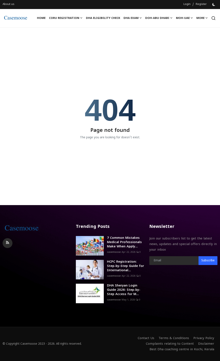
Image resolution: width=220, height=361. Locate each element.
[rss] (7, 243)
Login (187, 4)
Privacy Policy (203, 338)
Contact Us (146, 338)
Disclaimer (206, 344)
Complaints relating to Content (170, 344)
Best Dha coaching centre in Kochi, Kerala (182, 349)
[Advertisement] (110, 41)
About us (8, 4)
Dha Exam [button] (131, 18)
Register (201, 4)
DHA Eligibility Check (103, 18)
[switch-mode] (214, 4)
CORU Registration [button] (64, 18)
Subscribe (208, 260)
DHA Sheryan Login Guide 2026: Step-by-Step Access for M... (123, 290)
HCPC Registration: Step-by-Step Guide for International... (125, 266)
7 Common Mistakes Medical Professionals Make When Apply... (124, 242)
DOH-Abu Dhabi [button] (157, 18)
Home (41, 18)
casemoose (114, 252)
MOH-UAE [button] (183, 18)
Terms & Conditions (174, 338)
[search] (213, 18)
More (200, 18)
